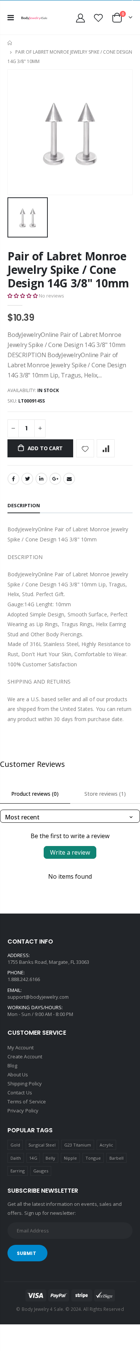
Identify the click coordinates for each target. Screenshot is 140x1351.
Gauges (40, 1171)
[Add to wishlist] (85, 448)
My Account (20, 1047)
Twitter (27, 479)
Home (10, 43)
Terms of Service (26, 1101)
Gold (15, 1145)
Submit (26, 1253)
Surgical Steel (42, 1145)
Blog (12, 1065)
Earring (17, 1171)
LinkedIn (41, 479)
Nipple (70, 1158)
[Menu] (10, 17)
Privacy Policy (22, 1110)
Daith (15, 1158)
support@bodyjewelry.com (38, 996)
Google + (55, 479)
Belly (50, 1158)
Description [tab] (23, 505)
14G (33, 1158)
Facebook (13, 479)
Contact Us (19, 1092)
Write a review (70, 852)
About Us (17, 1074)
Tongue (93, 1158)
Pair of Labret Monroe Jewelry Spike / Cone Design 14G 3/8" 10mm (68, 269)
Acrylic (106, 1145)
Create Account (24, 1056)
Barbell (116, 1158)
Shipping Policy (24, 1083)
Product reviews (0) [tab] (35, 793)
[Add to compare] (106, 448)
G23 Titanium (77, 1145)
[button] (22, 295)
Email (69, 479)
